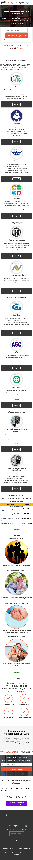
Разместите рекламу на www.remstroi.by (16, 803)
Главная (2, 751)
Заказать (17, 104)
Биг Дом (6, 815)
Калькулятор (16, 55)
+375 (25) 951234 (20, 2)
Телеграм (20, 48)
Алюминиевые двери (12, 751)
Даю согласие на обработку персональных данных (17, 40)
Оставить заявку (16, 834)
